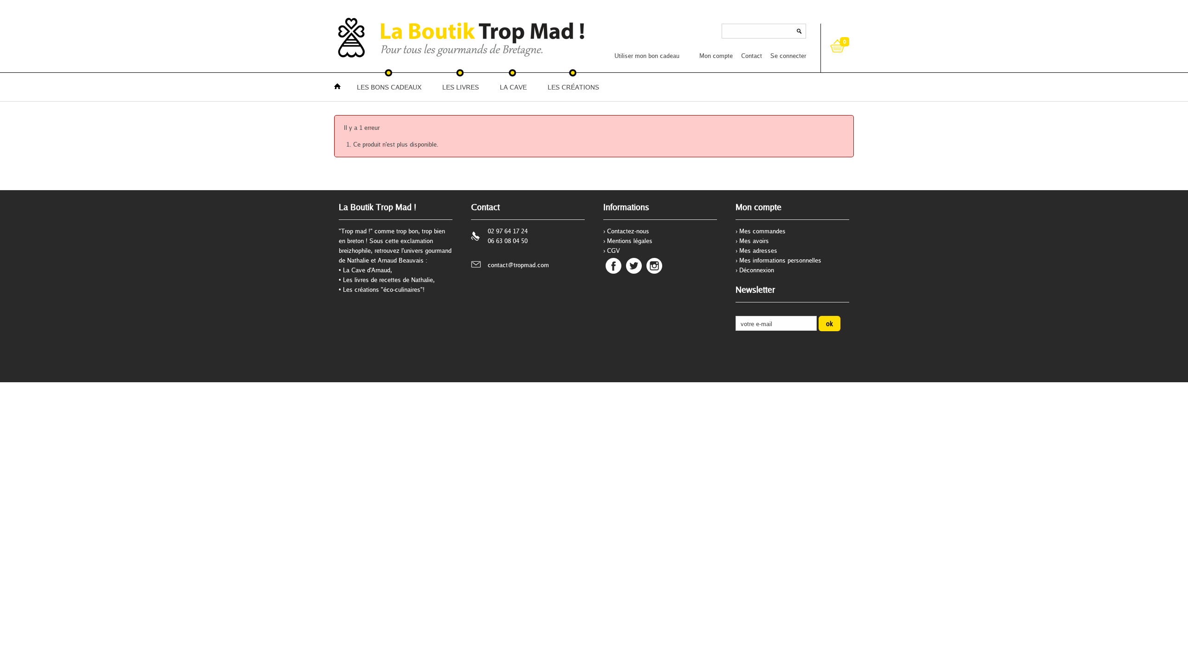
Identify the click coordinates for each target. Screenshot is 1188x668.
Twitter (634, 266)
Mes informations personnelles (780, 260)
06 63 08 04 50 (508, 240)
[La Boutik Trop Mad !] (362, 37)
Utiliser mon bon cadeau (646, 55)
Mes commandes (762, 231)
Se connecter (788, 55)
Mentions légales (629, 240)
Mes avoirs (754, 240)
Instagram (654, 266)
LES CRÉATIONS (573, 87)
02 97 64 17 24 (508, 231)
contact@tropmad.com (518, 265)
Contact (751, 55)
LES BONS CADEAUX (389, 87)
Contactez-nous (628, 231)
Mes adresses (758, 250)
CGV (613, 250)
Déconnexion (756, 270)
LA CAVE (513, 87)
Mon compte (716, 55)
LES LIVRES (460, 87)
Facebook (613, 266)
